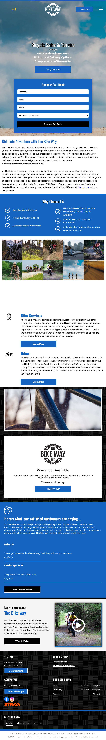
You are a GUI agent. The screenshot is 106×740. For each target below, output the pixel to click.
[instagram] (12, 699)
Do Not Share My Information (32, 733)
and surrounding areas (64, 665)
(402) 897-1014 (12, 685)
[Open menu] (101, 9)
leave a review (25, 533)
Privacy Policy (15, 733)
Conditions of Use (49, 733)
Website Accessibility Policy (86, 733)
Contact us (83, 187)
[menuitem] (9, 723)
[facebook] (6, 699)
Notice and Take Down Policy (66, 733)
